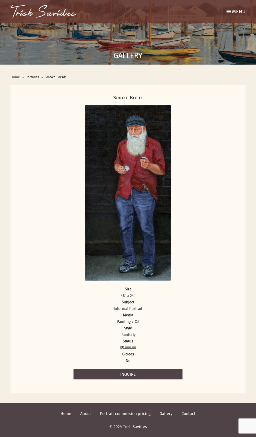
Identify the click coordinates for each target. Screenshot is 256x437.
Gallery (166, 413)
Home (15, 77)
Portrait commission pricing (125, 413)
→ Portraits (30, 77)
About (85, 413)
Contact (189, 413)
